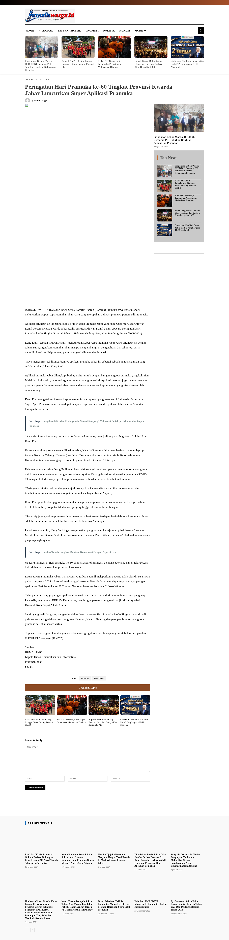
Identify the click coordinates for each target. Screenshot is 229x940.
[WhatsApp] (73, 299)
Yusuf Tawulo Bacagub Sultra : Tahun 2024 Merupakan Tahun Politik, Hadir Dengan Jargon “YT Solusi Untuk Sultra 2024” (77, 905)
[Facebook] (50, 299)
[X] (57, 299)
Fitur (169, 159)
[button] (201, 30)
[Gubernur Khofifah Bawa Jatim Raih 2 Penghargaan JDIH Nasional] (187, 47)
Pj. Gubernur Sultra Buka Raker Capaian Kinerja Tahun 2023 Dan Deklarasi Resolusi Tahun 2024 (186, 905)
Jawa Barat (99, 678)
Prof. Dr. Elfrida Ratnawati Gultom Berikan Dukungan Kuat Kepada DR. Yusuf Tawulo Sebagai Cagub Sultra (41, 858)
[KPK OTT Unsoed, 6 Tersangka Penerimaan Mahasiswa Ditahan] (114, 47)
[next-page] (32, 930)
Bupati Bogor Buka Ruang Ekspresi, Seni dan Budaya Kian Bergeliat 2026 (148, 64)
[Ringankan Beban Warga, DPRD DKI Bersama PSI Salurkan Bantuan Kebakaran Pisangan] (41, 47)
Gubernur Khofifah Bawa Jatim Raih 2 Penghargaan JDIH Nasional (187, 64)
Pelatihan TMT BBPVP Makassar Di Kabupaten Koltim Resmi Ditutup (150, 904)
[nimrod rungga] (28, 100)
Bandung (85, 678)
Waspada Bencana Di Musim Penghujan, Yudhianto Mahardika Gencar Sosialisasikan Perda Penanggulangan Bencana (185, 860)
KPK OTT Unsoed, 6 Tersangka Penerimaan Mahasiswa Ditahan (110, 64)
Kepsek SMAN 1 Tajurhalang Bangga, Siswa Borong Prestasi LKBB (78, 64)
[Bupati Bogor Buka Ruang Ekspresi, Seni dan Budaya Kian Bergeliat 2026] (151, 47)
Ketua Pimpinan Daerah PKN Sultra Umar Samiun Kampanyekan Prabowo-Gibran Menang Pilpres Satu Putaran (78, 858)
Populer (180, 159)
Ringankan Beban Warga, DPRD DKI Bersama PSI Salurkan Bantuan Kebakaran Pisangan (174, 140)
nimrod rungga (40, 100)
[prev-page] (27, 930)
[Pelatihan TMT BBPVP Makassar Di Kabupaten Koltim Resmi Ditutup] (151, 886)
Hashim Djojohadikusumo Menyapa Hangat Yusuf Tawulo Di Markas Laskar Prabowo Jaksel (114, 858)
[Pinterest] (65, 299)
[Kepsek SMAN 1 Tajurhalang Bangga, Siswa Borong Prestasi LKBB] (78, 47)
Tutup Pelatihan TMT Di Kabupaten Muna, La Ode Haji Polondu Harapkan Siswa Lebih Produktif (114, 905)
